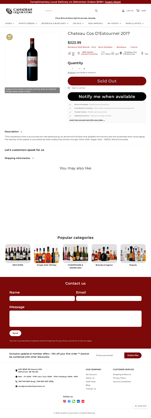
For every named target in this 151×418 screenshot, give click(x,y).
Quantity (75, 63)
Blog (88, 385)
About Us (90, 378)
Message (17, 307)
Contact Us (91, 389)
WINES (8, 23)
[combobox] (72, 10)
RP (73, 53)
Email (81, 292)
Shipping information (17, 158)
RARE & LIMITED (134, 23)
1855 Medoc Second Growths (89, 53)
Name (14, 292)
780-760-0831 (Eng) (26, 381)
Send (15, 333)
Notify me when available (107, 96)
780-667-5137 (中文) (45, 381)
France (134, 47)
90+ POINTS (113, 23)
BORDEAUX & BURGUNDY (54, 23)
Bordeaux (121, 47)
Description (12, 131)
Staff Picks (90, 381)
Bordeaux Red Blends (79, 47)
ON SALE (77, 23)
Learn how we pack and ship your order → (87, 120)
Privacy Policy (61, 341)
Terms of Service (79, 341)
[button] (76, 88)
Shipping (72, 73)
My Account (91, 374)
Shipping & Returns (122, 374)
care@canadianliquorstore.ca (31, 386)
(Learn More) (113, 1)
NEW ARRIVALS (95, 23)
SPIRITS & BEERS (27, 23)
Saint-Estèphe (105, 47)
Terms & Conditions (122, 381)
